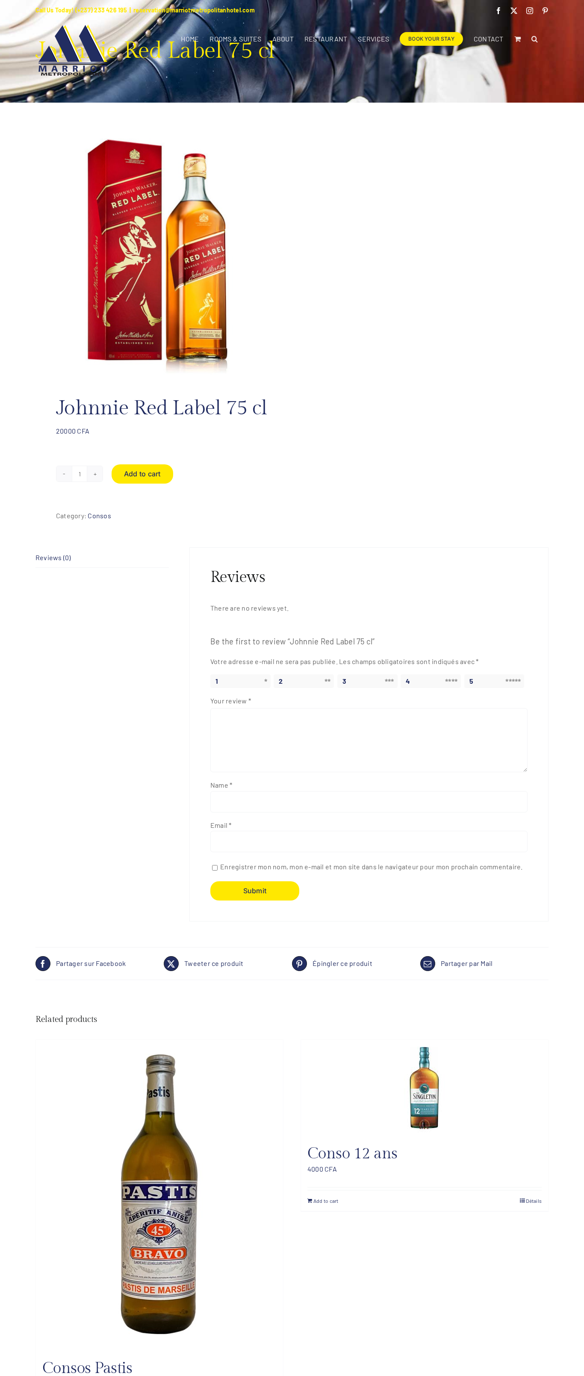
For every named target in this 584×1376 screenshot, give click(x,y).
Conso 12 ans (352, 1154)
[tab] (102, 557)
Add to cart (142, 473)
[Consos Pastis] (159, 1195)
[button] (534, 39)
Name (221, 785)
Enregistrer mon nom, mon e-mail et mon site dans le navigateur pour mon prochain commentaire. (371, 866)
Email (221, 825)
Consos (99, 515)
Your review (230, 701)
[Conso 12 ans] (424, 1088)
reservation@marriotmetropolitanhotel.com (194, 10)
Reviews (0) (53, 557)
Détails (534, 1201)
